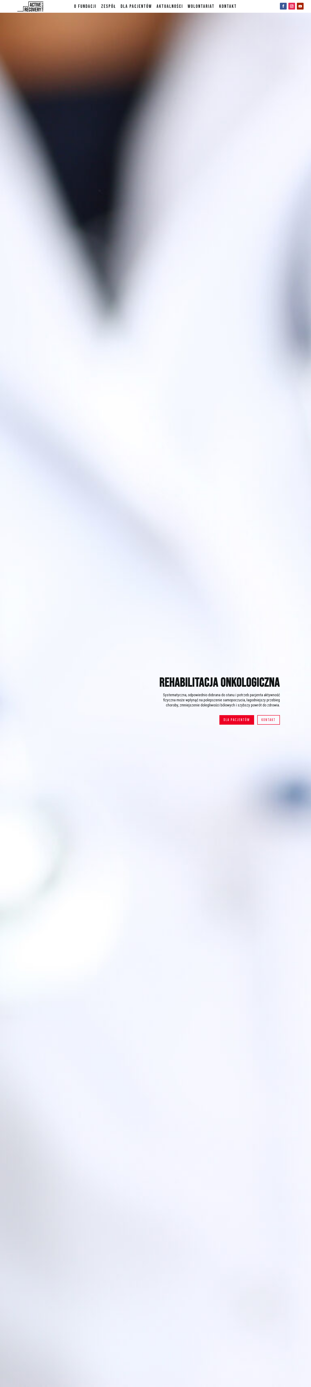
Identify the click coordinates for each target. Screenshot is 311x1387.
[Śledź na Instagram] (291, 6)
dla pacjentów (136, 7)
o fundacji (85, 7)
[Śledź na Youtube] (300, 6)
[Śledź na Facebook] (283, 6)
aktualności (170, 7)
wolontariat (201, 7)
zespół (108, 7)
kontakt (228, 7)
